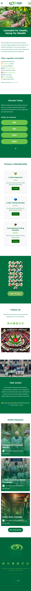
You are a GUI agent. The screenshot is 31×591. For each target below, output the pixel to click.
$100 (14, 135)
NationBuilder (19, 582)
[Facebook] (8, 323)
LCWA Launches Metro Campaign (13, 481)
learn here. (15, 82)
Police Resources (11, 72)
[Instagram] (11, 323)
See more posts (15, 530)
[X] (14, 323)
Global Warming (10, 68)
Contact (20, 573)
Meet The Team (15, 293)
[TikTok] (17, 323)
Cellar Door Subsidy (12, 517)
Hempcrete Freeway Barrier (12, 446)
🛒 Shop (20, 405)
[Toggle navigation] (1, 3)
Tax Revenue (6, 63)
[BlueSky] (22, 323)
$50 (14, 129)
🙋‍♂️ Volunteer (15, 403)
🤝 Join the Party (6, 403)
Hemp (4, 77)
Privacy (16, 573)
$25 (14, 122)
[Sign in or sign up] (29, 3)
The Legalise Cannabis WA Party (14, 451)
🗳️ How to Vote (12, 405)
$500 (14, 141)
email (18, 580)
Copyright (11, 573)
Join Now (15, 188)
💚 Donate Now (24, 403)
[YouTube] (20, 323)
